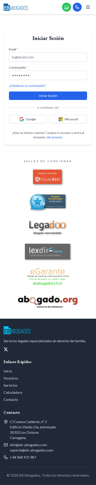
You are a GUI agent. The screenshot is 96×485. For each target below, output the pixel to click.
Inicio (8, 371)
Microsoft (71, 119)
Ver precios (55, 137)
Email (13, 49)
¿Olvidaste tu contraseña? (27, 85)
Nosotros (11, 378)
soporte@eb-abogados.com (31, 450)
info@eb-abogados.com (28, 445)
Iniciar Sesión (48, 95)
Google (31, 119)
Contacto (11, 399)
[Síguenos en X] (6, 349)
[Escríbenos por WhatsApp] (66, 7)
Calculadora (13, 392)
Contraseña (18, 67)
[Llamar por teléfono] (77, 7)
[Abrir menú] (87, 7)
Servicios (10, 385)
